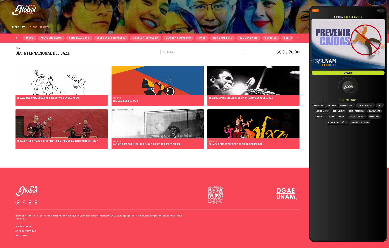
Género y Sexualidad (178, 38)
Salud (202, 38)
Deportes (271, 38)
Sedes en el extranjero (111, 38)
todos (29, 38)
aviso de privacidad (25, 231)
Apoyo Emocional (51, 38)
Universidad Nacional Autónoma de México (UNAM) (56, 215)
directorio (21, 235)
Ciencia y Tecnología (145, 38)
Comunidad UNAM (79, 38)
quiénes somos (23, 226)
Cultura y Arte (248, 38)
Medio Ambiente (222, 38)
